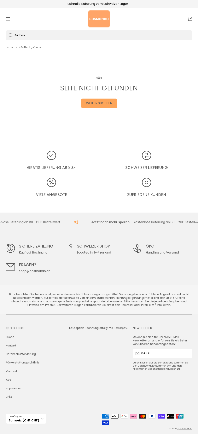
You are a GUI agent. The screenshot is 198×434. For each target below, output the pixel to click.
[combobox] (99, 35)
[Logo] (99, 18)
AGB (8, 380)
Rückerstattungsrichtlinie (22, 362)
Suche (10, 337)
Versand (11, 371)
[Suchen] (9, 35)
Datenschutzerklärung (21, 354)
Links (9, 396)
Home (9, 47)
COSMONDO (185, 428)
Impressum (13, 388)
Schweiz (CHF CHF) (24, 420)
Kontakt (11, 345)
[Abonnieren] (187, 353)
